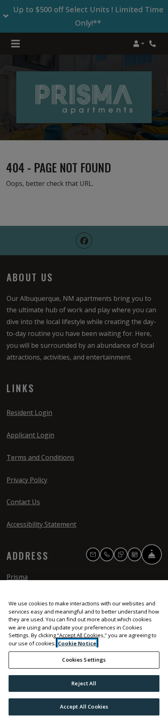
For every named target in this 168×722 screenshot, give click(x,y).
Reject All (83, 683)
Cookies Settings (84, 659)
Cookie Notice (77, 643)
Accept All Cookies (84, 706)
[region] (84, 651)
